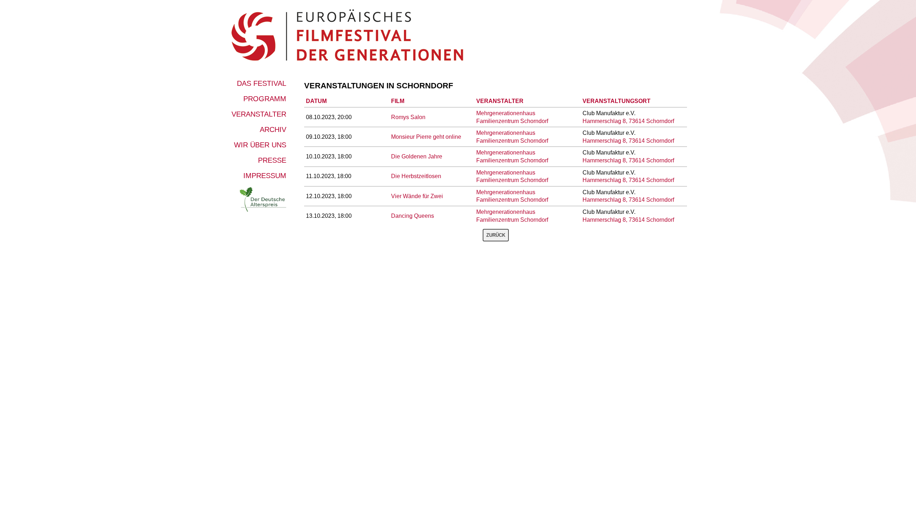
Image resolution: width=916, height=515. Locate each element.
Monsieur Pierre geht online (426, 137)
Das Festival (261, 83)
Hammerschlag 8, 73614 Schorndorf (628, 121)
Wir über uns (260, 145)
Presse (272, 160)
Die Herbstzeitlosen (416, 176)
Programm (264, 99)
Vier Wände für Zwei (417, 196)
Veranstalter (259, 114)
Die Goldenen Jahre (416, 156)
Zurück (495, 235)
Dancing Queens (412, 216)
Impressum (264, 176)
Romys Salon (408, 117)
